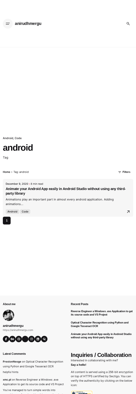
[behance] (12, 339)
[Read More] (128, 212)
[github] (25, 339)
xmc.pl (7, 379)
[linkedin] (38, 339)
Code (18, 138)
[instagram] (31, 339)
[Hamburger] (8, 24)
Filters (126, 172)
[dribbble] (19, 339)
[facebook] (6, 339)
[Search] (128, 24)
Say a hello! (78, 364)
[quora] (44, 339)
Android (8, 138)
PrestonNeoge (12, 361)
